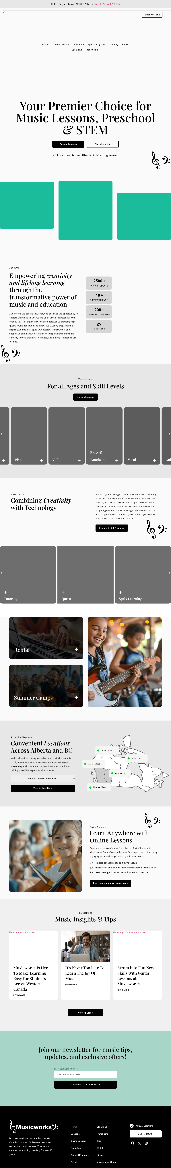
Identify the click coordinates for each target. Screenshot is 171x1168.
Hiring (100, 1155)
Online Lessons (61, 44)
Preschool (78, 44)
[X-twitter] (139, 1143)
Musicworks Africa (106, 1162)
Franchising (92, 49)
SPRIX (100, 1148)
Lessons (45, 44)
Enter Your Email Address (66, 1069)
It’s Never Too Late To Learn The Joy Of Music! (84, 973)
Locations (77, 49)
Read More (19, 995)
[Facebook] (133, 1143)
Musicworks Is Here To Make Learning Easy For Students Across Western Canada (31, 978)
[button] (1, 433)
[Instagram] (146, 1143)
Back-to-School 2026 (105, 4)
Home (74, 1126)
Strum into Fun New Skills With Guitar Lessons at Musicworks (135, 975)
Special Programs (97, 44)
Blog (99, 1141)
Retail (125, 44)
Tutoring (114, 44)
